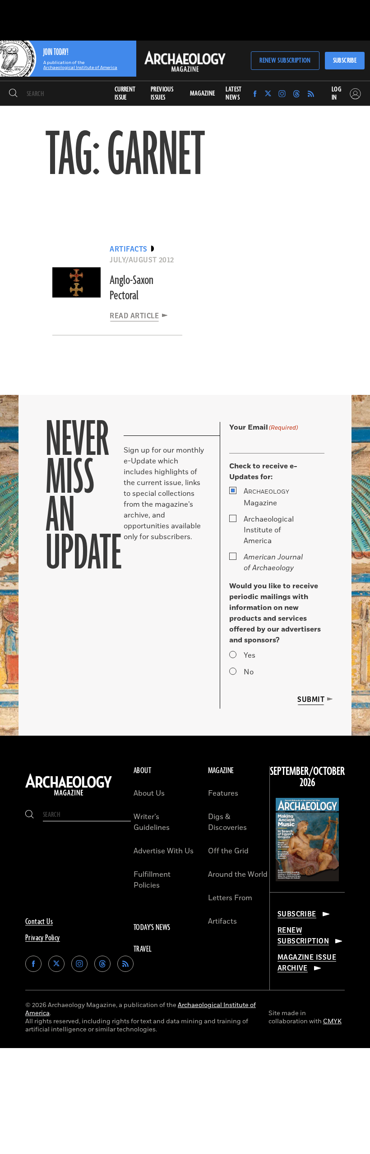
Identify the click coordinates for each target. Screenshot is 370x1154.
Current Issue (125, 93)
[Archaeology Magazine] (68, 796)
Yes (249, 655)
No (249, 672)
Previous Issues (162, 93)
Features (223, 793)
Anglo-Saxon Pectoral (131, 288)
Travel (143, 949)
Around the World (238, 874)
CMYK (332, 1021)
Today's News (152, 927)
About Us (149, 793)
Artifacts (222, 921)
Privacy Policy (42, 938)
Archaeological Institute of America (269, 530)
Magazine (266, 497)
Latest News (233, 93)
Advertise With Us (164, 851)
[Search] (13, 93)
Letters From (230, 898)
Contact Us (39, 921)
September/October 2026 (307, 777)
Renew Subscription (284, 60)
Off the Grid (228, 851)
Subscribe (344, 60)
